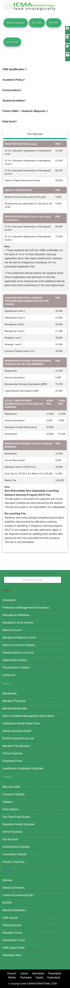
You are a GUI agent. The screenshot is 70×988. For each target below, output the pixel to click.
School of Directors (13, 887)
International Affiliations (15, 615)
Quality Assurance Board (16, 731)
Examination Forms (13, 940)
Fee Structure (10, 839)
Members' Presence (13, 701)
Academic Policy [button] (12, 79)
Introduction (9, 600)
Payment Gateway (15, 23)
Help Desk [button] (8, 121)
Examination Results (14, 854)
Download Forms (12, 761)
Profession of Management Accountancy (25, 607)
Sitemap (7, 880)
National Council (12, 630)
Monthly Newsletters (14, 910)
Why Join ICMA (11, 787)
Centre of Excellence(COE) (18, 895)
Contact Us (12, 42)
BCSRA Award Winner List (18, 738)
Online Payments (12, 753)
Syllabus (7, 802)
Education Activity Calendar (18, 824)
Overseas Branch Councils (17, 652)
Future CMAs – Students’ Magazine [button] (24, 111)
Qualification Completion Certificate (22, 768)
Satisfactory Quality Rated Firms (21, 723)
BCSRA (7, 902)
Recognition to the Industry (17, 622)
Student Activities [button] (13, 100)
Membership (9, 693)
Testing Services (11, 925)
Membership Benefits (14, 708)
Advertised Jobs (11, 955)
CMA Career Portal (13, 947)
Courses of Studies (13, 794)
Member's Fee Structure (16, 746)
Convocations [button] (11, 90)
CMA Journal (10, 917)
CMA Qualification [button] (13, 69)
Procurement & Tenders (16, 667)
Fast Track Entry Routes (16, 817)
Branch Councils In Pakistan (18, 645)
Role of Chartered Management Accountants (28, 716)
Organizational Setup (14, 660)
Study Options (10, 809)
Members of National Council (19, 637)
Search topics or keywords (32, 580)
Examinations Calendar (16, 847)
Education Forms (12, 932)
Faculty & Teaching (13, 862)
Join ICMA (37, 23)
